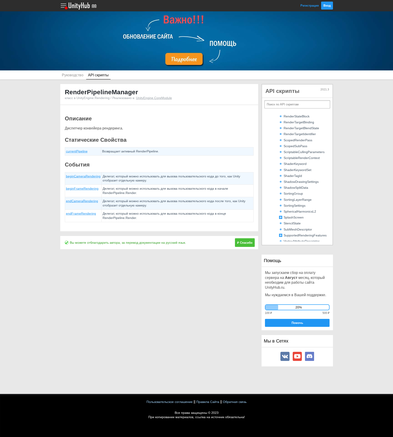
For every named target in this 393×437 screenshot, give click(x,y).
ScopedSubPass (295, 146)
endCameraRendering (82, 201)
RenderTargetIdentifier (300, 134)
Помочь (297, 323)
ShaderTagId (293, 176)
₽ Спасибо (244, 242)
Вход (327, 5)
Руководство (72, 75)
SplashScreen (294, 217)
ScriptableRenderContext (302, 158)
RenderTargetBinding (299, 122)
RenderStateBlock (297, 116)
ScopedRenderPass (298, 140)
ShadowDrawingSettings (301, 182)
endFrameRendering (81, 213)
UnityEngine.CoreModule (154, 98)
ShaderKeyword (295, 164)
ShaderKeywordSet (297, 170)
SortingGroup (293, 193)
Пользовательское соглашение (169, 402)
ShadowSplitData (296, 187)
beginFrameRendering (82, 188)
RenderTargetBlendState (301, 128)
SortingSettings (294, 205)
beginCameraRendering (83, 176)
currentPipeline (77, 151)
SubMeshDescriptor (298, 229)
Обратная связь (235, 402)
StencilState (292, 223)
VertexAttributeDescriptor (302, 241)
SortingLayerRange (298, 199)
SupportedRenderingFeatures (305, 235)
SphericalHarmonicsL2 (300, 211)
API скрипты (98, 75)
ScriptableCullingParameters (304, 152)
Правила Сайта (207, 402)
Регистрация (309, 5)
